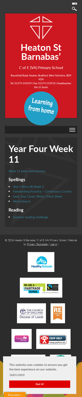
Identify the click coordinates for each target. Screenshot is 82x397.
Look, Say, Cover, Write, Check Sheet (37, 196)
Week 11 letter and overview (27, 171)
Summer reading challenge (30, 217)
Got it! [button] (40, 384)
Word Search (22, 201)
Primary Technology (37, 244)
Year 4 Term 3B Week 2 (28, 186)
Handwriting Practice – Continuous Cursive (42, 191)
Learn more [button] (17, 374)
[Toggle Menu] (72, 130)
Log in (54, 244)
